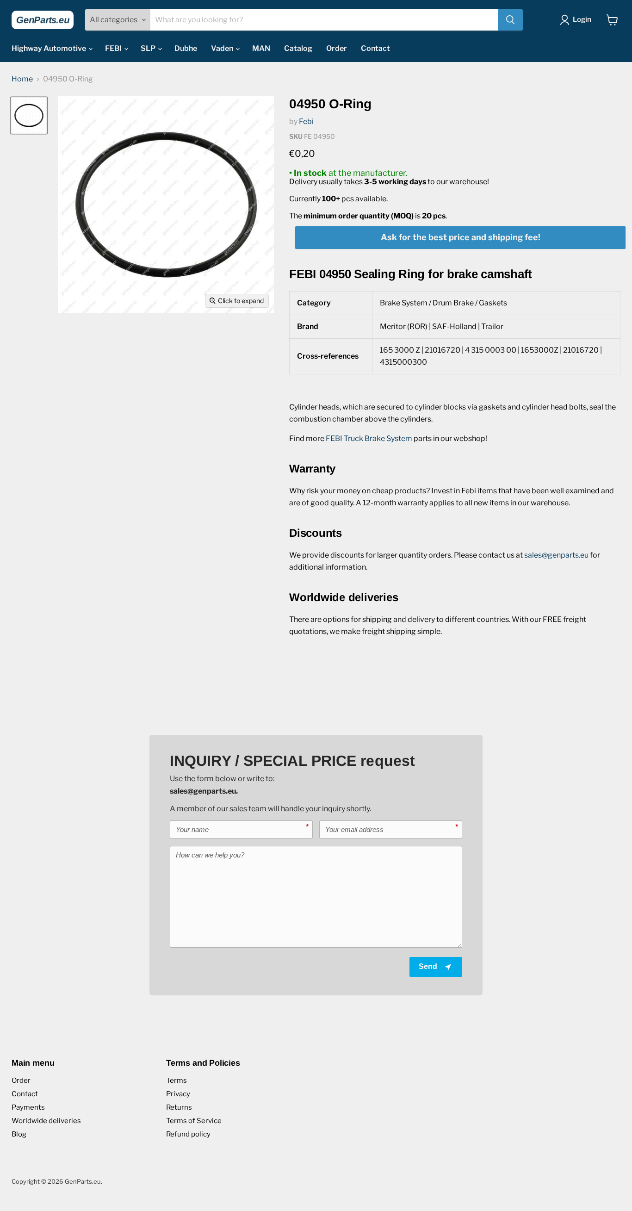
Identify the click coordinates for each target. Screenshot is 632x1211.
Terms (176, 1080)
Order (336, 48)
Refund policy (188, 1134)
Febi (306, 121)
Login (582, 19)
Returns (179, 1107)
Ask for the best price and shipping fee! (460, 237)
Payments (28, 1107)
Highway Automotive (49, 48)
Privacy (178, 1094)
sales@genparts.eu (556, 555)
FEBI (114, 48)
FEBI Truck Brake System (369, 438)
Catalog (298, 48)
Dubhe (185, 48)
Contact (375, 48)
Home (22, 79)
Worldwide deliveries (46, 1121)
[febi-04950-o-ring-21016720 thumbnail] (29, 115)
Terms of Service (194, 1121)
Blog (19, 1134)
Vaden (223, 48)
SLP (149, 48)
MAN (261, 48)
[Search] (510, 20)
